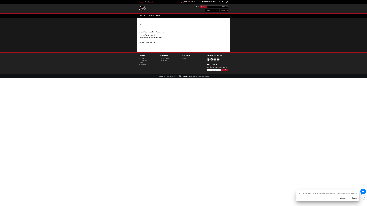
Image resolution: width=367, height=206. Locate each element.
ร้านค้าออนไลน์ (161, 76)
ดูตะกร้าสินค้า (217, 10)
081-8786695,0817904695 (209, 2)
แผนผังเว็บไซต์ (142, 65)
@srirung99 (225, 2)
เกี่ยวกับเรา (141, 58)
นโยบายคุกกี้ (344, 198)
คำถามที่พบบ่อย (143, 60)
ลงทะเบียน (224, 70)
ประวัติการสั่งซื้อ (164, 58)
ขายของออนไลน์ (172, 76)
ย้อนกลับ (152, 42)
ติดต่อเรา (159, 15)
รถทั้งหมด (151, 15)
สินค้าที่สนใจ (193, 2)
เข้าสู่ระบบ (141, 2)
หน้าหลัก (142, 15)
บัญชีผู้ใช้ (184, 2)
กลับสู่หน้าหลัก (143, 42)
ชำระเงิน (223, 10)
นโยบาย (141, 62)
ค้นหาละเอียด (225, 6)
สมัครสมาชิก (150, 2)
